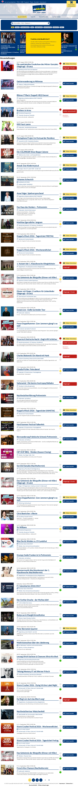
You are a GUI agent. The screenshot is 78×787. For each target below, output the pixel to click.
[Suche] (12, 23)
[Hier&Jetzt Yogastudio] (17, 618)
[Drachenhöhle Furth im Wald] (17, 603)
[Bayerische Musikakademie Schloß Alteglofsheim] (17, 266)
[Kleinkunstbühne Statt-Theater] (17, 98)
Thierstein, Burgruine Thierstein (26, 115)
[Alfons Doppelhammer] (17, 329)
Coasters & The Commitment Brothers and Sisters (8, 47)
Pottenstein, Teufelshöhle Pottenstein (28, 127)
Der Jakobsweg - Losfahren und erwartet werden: (30, 645)
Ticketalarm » (66, 116)
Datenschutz (69, 783)
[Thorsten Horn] (17, 386)
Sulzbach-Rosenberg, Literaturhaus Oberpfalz (30, 674)
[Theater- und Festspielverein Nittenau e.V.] (17, 84)
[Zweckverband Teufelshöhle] (17, 127)
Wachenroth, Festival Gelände (26, 239)
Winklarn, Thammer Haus (25, 756)
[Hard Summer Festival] (17, 372)
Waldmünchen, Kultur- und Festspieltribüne (29, 155)
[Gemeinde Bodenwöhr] (17, 313)
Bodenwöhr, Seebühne (24, 313)
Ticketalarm (43, 17)
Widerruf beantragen (43, 785)
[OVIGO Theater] (17, 69)
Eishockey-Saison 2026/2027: (25, 544)
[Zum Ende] (49, 780)
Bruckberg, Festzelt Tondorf (26, 516)
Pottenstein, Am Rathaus (25, 398)
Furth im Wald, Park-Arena (25, 603)
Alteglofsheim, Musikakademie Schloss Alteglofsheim (32, 266)
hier (44, 47)
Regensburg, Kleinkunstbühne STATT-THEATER (30, 98)
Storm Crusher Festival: (24, 729)
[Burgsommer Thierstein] (17, 115)
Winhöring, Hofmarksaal (25, 503)
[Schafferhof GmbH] (17, 225)
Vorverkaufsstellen (10, 2)
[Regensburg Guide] (17, 469)
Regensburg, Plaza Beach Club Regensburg (29, 469)
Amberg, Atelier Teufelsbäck (25, 184)
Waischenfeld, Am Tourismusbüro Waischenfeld (30, 714)
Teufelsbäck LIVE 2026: (24, 182)
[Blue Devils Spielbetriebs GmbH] (17, 546)
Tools (31, 2)
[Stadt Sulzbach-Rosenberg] (17, 358)
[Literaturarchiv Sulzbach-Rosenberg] (17, 674)
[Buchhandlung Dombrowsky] (17, 659)
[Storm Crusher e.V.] (17, 688)
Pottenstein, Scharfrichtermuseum (27, 210)
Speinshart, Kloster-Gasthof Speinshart (28, 280)
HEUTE (33, 17)
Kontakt (36, 2)
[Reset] (48, 23)
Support (26, 2)
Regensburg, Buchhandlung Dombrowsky (29, 659)
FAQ (18, 2)
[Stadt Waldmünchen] (17, 155)
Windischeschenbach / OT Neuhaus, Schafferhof (31, 225)
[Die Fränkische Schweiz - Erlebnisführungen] (17, 210)
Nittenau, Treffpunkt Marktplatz (26, 84)
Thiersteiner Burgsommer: (24, 113)
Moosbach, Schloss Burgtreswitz (27, 386)
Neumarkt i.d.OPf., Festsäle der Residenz (29, 141)
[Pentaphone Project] (17, 141)
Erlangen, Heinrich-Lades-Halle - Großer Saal (30, 168)
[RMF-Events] (17, 168)
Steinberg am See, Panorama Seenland (28, 69)
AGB (21, 2)
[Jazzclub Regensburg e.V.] (17, 632)
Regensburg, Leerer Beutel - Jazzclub (28, 632)
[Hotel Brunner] (17, 184)
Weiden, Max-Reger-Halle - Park (26, 455)
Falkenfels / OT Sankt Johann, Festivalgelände (30, 372)
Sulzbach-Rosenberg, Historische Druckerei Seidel (31, 358)
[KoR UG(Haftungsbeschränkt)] (17, 239)
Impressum (43, 2)
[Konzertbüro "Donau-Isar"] (17, 516)
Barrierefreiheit (33, 785)
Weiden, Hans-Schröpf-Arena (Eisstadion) (29, 546)
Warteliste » (65, 115)
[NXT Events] (17, 455)
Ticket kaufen (69, 83)
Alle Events (22, 17)
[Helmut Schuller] (17, 647)
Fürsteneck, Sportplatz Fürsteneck (27, 329)
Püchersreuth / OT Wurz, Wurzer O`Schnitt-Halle (31, 688)
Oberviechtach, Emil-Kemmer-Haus (27, 296)
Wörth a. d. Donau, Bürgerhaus (26, 647)
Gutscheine (56, 17)
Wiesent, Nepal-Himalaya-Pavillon (27, 618)
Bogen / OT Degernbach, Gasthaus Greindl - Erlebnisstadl (33, 486)
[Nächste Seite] (45, 780)
